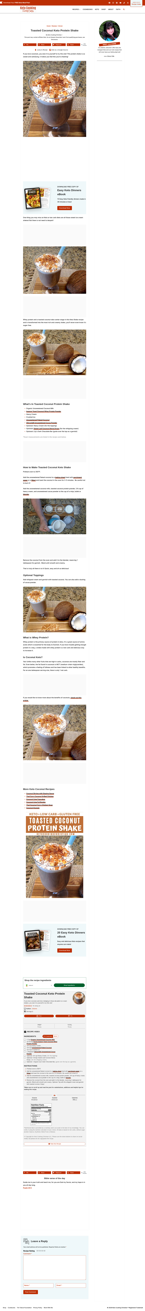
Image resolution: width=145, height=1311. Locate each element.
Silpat (33, 480)
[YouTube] (120, 2)
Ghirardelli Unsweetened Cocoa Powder (41, 423)
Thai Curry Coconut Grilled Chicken (40, 796)
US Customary (47, 1036)
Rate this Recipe (55, 1144)
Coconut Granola (32, 808)
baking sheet (60, 477)
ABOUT (111, 9)
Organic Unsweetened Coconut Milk (43, 1039)
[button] (25, 1006)
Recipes (54, 26)
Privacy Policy (37, 1307)
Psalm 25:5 (27, 1188)
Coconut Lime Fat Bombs (36, 802)
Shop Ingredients (69, 985)
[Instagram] (113, 2)
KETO (97, 9)
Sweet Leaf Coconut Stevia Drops (46, 429)
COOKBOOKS (88, 9)
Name (27, 1285)
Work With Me (48, 1307)
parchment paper (73, 1071)
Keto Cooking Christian (55, 35)
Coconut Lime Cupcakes (35, 799)
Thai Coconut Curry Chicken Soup (39, 805)
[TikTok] (124, 2)
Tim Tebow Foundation (24, 1307)
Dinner (60, 26)
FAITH (118, 9)
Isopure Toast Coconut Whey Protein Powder (43, 411)
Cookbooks (11, 1307)
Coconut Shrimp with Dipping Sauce (40, 793)
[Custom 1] (127, 2)
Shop (4, 1307)
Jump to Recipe (42, 50)
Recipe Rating (29, 1251)
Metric (55, 1036)
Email (59, 1285)
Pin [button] (71, 1016)
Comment (27, 1254)
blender (26, 494)
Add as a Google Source (59, 50)
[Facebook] (109, 2)
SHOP (103, 9)
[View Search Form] (123, 9)
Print (40, 1016)
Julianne (34, 1008)
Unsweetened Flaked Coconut (38, 420)
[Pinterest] (116, 2)
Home (48, 26)
